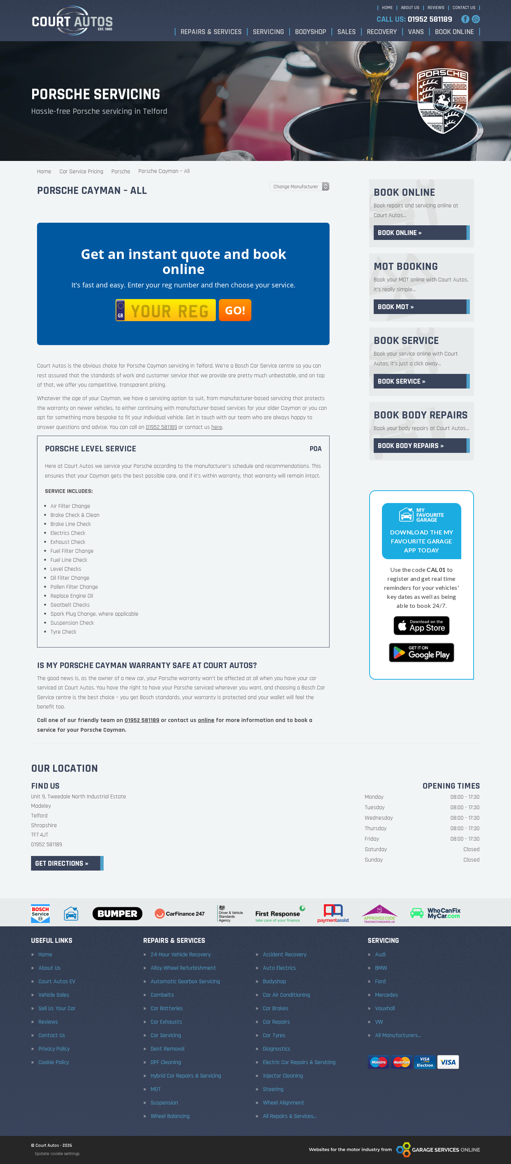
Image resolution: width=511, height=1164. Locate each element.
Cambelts (162, 995)
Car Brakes (275, 1009)
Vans (416, 32)
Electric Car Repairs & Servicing (299, 1063)
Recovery (382, 32)
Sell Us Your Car (57, 1009)
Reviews (436, 7)
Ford (380, 982)
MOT (156, 1090)
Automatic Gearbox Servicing (185, 982)
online (206, 720)
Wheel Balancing (170, 1116)
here (216, 427)
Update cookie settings (57, 1154)
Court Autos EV (57, 982)
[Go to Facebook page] (465, 19)
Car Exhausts (166, 1022)
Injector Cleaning (283, 1076)
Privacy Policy (54, 1049)
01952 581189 (414, 19)
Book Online (454, 32)
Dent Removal (167, 1049)
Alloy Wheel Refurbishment (183, 968)
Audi (380, 955)
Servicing (268, 32)
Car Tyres (274, 1036)
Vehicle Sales (54, 995)
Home (387, 7)
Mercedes (386, 995)
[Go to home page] (72, 21)
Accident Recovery (284, 955)
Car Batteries (167, 1009)
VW (379, 1022)
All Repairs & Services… (290, 1116)
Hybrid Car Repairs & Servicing (186, 1076)
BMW (381, 968)
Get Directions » (61, 863)
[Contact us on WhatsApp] (476, 19)
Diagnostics (276, 1049)
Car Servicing (166, 1036)
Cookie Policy (54, 1063)
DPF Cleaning (166, 1063)
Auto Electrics (279, 968)
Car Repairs (276, 1022)
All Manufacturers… (398, 1036)
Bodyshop (310, 32)
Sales (346, 32)
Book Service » (401, 381)
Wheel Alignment (284, 1103)
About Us (410, 7)
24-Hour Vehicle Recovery (181, 955)
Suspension (164, 1103)
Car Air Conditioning (286, 995)
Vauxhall (385, 1009)
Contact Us (464, 7)
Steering (273, 1090)
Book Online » (400, 233)
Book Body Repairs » (411, 446)
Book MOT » (396, 307)
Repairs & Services (211, 32)
